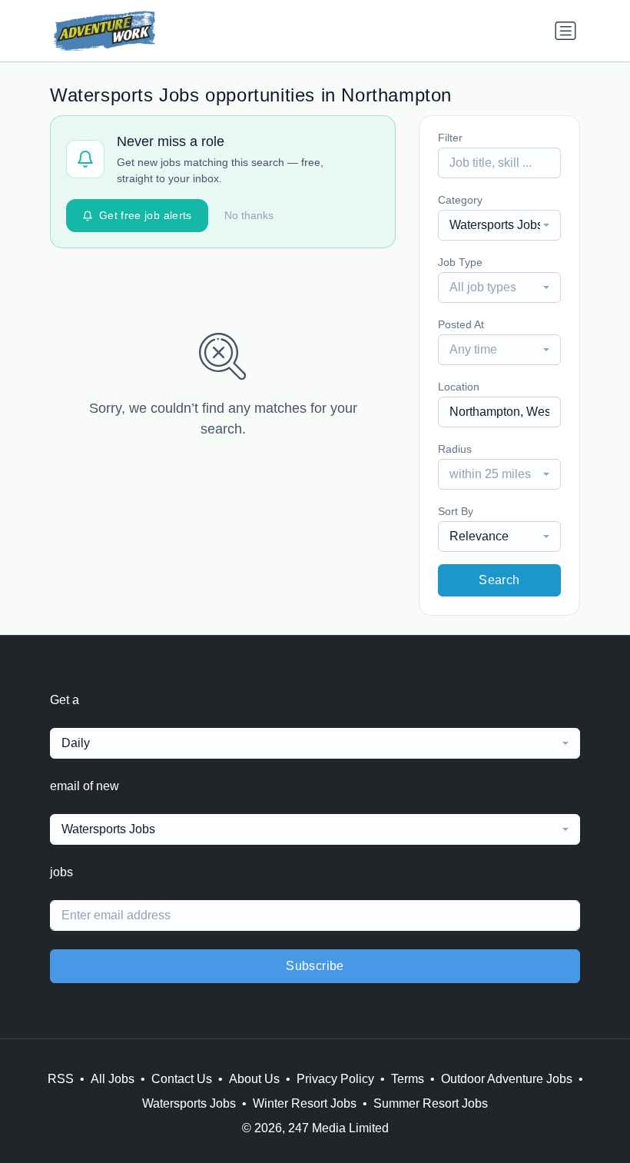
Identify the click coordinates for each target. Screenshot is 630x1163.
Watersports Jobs (189, 1103)
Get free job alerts (145, 215)
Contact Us (181, 1078)
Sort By (455, 511)
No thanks (249, 215)
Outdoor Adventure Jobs (506, 1078)
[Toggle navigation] (565, 30)
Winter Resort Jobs (304, 1103)
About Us (254, 1078)
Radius (455, 449)
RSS (61, 1078)
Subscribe (315, 965)
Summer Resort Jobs (430, 1103)
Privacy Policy (335, 1078)
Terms (407, 1078)
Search (499, 579)
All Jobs (112, 1078)
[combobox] (499, 225)
